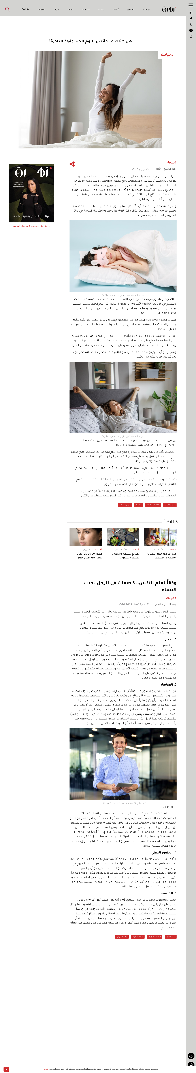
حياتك (70, 10)
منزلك (56, 10)
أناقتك (116, 10)
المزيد (46, 1069)
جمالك (101, 10)
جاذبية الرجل (122, 937)
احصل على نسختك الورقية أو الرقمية (31, 226)
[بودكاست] (191, 1056)
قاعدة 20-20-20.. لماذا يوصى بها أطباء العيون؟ (88, 556)
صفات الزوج (137, 937)
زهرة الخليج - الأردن (166, 169)
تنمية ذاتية (170, 937)
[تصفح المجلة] (191, 1065)
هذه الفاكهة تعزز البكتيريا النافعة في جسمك (162, 556)
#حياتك (173, 550)
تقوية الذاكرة (170, 505)
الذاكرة (138, 505)
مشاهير (130, 10)
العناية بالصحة (153, 505)
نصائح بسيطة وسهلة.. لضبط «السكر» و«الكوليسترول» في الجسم (123, 556)
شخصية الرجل (154, 937)
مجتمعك (86, 10)
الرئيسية (146, 10)
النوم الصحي (125, 505)
